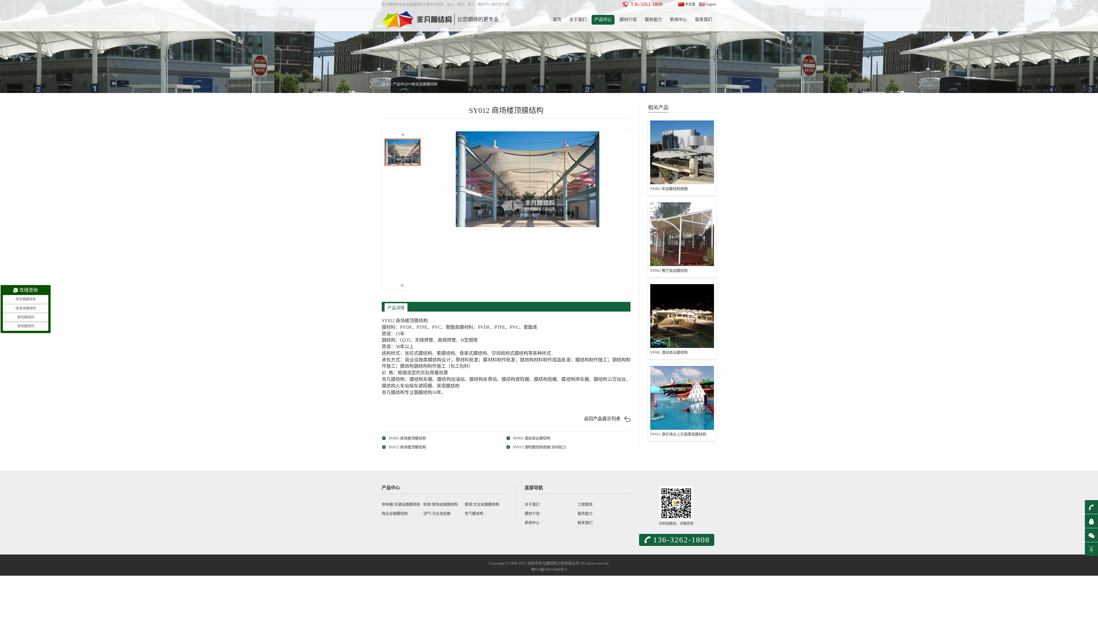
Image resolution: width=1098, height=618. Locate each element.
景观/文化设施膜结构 (482, 504)
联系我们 (703, 19)
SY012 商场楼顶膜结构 (407, 447)
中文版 (690, 4)
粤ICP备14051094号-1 (549, 569)
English (711, 4)
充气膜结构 (474, 513)
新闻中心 (678, 19)
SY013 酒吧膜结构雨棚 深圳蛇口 (539, 447)
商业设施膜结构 (424, 84)
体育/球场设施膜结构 (440, 504)
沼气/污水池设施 (436, 513)
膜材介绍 (628, 19)
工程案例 (585, 504)
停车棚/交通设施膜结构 (401, 504)
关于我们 (577, 19)
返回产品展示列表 (602, 418)
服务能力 (653, 19)
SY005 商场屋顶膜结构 (407, 438)
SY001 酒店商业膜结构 (531, 438)
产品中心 (603, 19)
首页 (557, 19)
